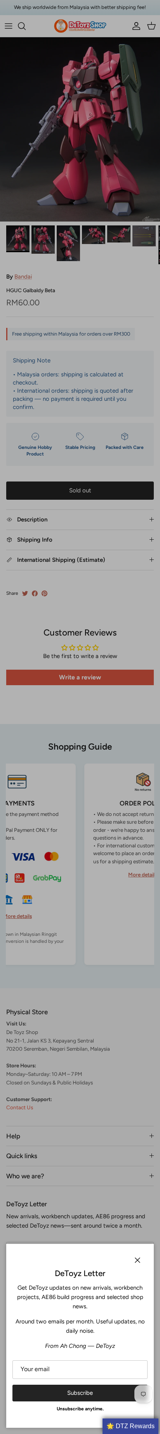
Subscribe (80, 1392)
